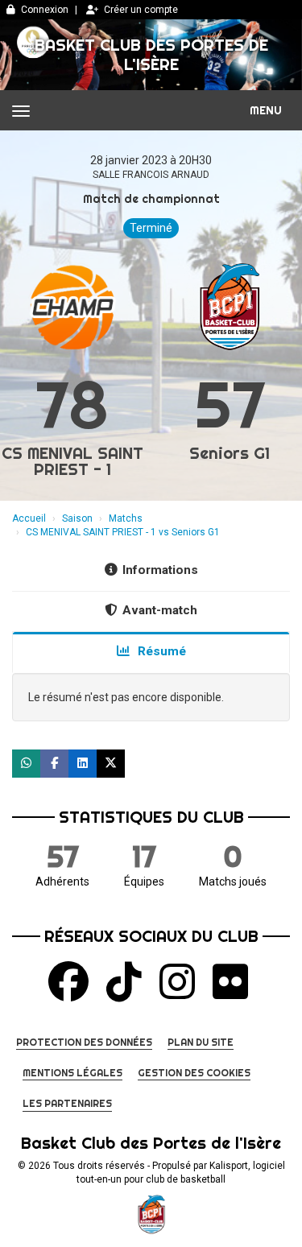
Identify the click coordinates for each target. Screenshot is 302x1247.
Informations (160, 570)
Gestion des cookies (194, 1073)
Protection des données (84, 1042)
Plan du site (201, 1042)
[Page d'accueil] (151, 1214)
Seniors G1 (229, 453)
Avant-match (159, 610)
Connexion (44, 9)
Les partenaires (67, 1103)
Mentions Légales (72, 1073)
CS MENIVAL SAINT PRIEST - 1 (72, 461)
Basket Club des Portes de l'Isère (151, 54)
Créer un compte (141, 9)
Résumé (160, 651)
